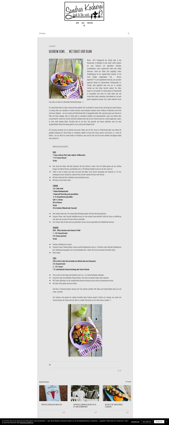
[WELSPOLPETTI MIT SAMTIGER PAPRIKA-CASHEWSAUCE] (117, 393)
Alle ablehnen (147, 422)
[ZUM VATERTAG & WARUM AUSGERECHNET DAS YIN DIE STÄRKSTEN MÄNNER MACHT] (85, 393)
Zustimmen (159, 422)
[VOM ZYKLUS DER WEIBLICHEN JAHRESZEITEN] (53, 393)
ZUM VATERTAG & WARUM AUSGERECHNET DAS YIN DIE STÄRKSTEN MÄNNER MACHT (84, 405)
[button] (128, 33)
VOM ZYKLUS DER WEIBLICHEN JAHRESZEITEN (52, 404)
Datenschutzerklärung (26, 423)
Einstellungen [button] (135, 422)
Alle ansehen (128, 382)
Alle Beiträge (42, 33)
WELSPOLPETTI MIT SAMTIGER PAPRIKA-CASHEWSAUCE (114, 405)
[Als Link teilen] (50, 365)
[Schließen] (166, 421)
